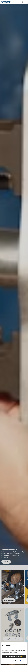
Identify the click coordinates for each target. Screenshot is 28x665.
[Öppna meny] (25, 2)
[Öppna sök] (22, 2)
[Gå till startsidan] (9, 2)
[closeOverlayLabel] (25, 644)
